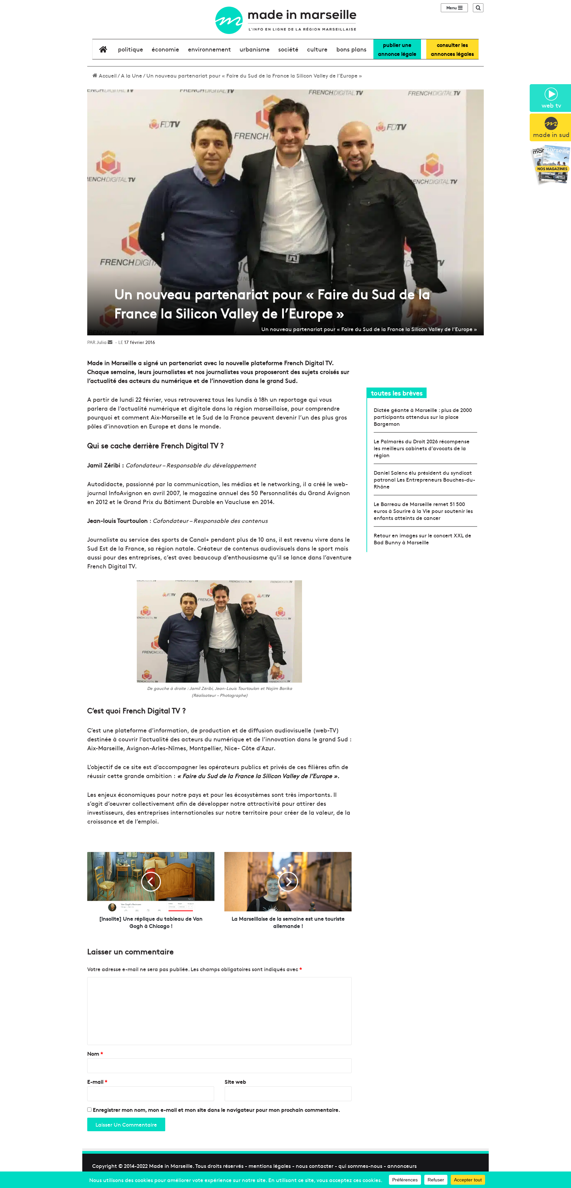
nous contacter (314, 1165)
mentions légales (269, 1165)
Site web (235, 1081)
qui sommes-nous (360, 1165)
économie (165, 49)
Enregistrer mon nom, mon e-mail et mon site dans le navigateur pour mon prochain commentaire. (216, 1109)
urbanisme (255, 49)
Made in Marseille (171, 1165)
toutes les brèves (397, 392)
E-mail (97, 1081)
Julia (101, 342)
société (288, 49)
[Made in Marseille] (285, 20)
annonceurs (402, 1165)
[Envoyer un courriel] (110, 342)
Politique (130, 49)
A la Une (131, 75)
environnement (209, 49)
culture (317, 49)
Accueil (107, 75)
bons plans (351, 49)
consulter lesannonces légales (452, 49)
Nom (95, 1053)
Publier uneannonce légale (397, 49)
